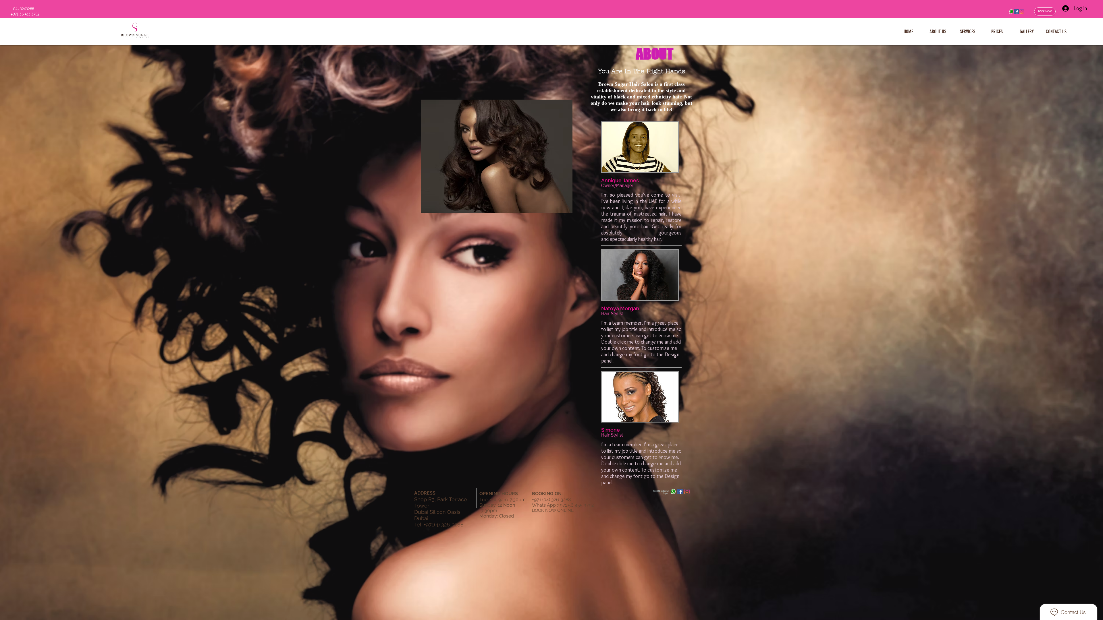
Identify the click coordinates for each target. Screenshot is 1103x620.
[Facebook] (1016, 11)
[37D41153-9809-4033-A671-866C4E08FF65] (1011, 11)
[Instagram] (1021, 11)
